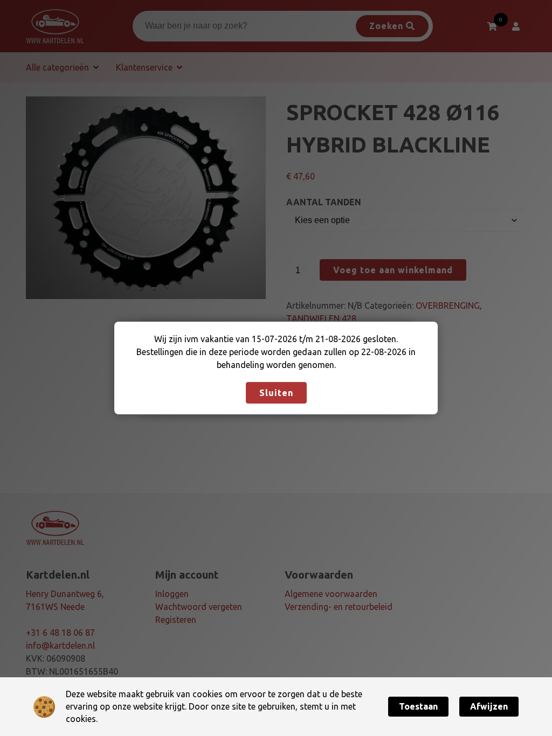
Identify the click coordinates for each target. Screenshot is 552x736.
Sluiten (276, 393)
